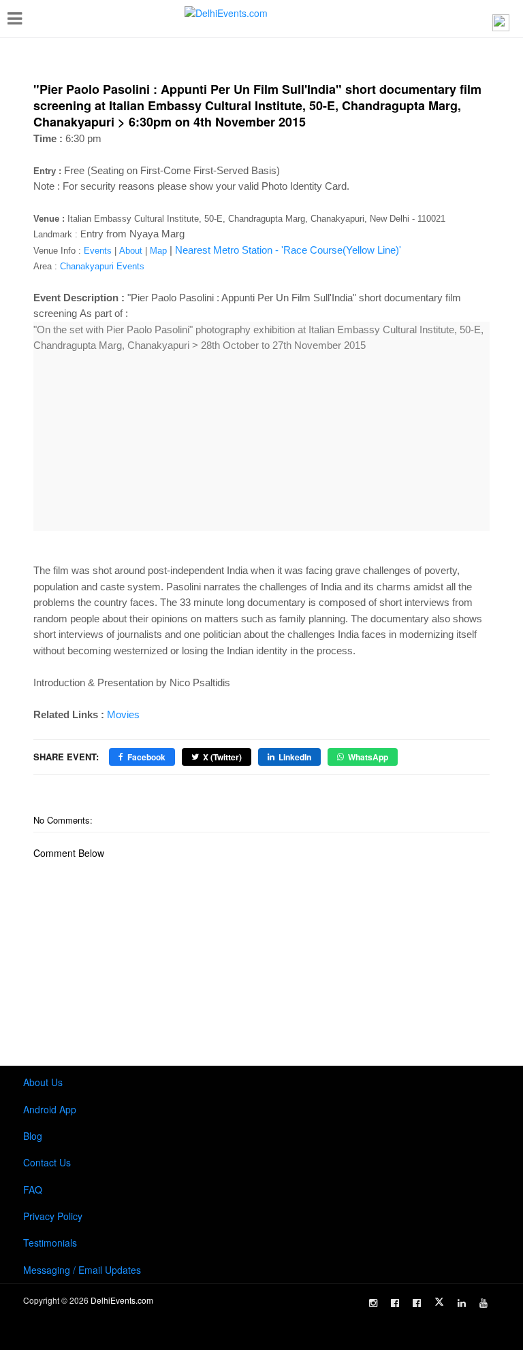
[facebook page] (395, 1303)
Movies (123, 714)
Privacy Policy (52, 1216)
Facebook (146, 757)
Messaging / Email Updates (82, 1270)
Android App (49, 1109)
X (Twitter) (222, 757)
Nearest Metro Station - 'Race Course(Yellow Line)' (288, 250)
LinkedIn (295, 757)
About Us (43, 1082)
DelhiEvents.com (122, 1300)
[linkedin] (462, 1303)
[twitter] (439, 1301)
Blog (32, 1136)
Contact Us (47, 1162)
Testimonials (50, 1242)
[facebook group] (417, 1303)
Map (158, 251)
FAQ (32, 1189)
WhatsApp (368, 757)
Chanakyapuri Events (102, 266)
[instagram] (373, 1303)
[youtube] (483, 1303)
